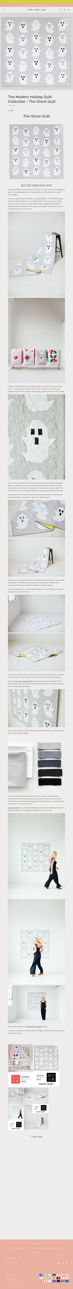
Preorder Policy (59, 1248)
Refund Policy (38, 1248)
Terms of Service (36, 1252)
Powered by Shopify (22, 1285)
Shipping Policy (48, 1248)
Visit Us (16, 1248)
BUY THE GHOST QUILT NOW (36, 185)
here (61, 189)
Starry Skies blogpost (35, 1027)
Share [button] (12, 110)
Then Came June (13, 1285)
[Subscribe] (34, 1263)
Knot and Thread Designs (23, 681)
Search (10, 1248)
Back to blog (37, 1137)
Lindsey (46, 204)
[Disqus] (36, 1166)
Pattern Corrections (26, 1248)
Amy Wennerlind (13, 808)
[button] (4, 10)
